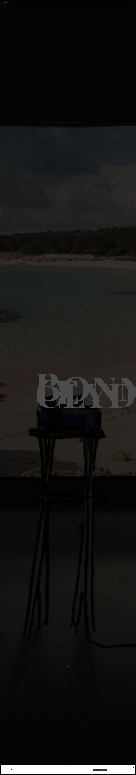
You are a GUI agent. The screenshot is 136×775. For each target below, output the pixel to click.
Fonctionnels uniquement (114, 769)
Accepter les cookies (100, 769)
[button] (133, 766)
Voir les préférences (127, 769)
